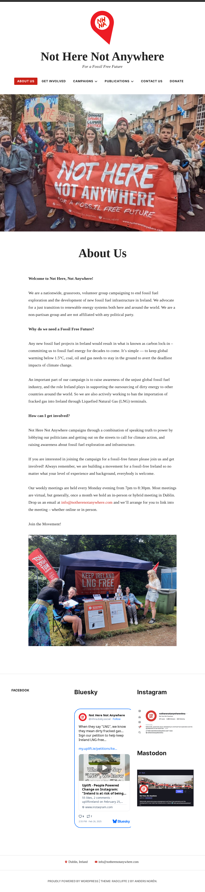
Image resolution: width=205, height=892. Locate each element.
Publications (117, 81)
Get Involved (54, 81)
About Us (25, 81)
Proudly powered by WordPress (73, 881)
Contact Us (152, 81)
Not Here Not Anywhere (102, 56)
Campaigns (83, 81)
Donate (177, 81)
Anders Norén (145, 881)
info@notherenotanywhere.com (87, 502)
